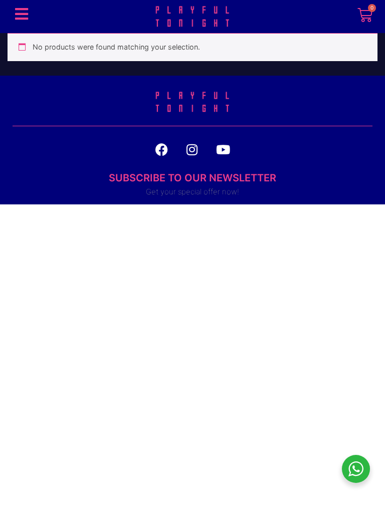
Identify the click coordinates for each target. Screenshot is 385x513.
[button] (21, 14)
